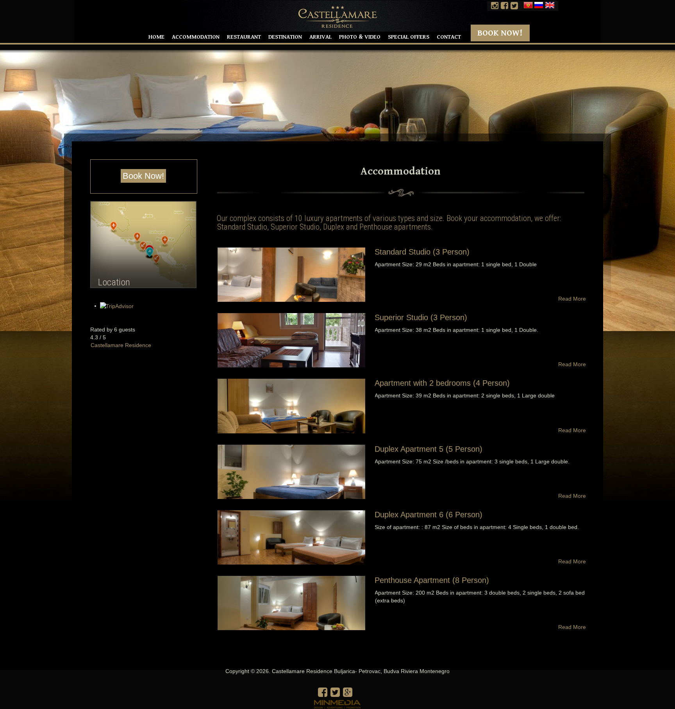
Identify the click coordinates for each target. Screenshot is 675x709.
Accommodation (196, 37)
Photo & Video (359, 37)
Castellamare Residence (121, 345)
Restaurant (244, 37)
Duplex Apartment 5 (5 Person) (428, 449)
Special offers (408, 37)
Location (114, 282)
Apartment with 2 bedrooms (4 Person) (442, 383)
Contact (449, 37)
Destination (285, 37)
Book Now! (500, 33)
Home (156, 37)
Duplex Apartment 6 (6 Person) (428, 514)
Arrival (320, 37)
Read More (572, 299)
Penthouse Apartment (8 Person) (432, 580)
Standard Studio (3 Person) (422, 252)
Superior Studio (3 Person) (421, 317)
